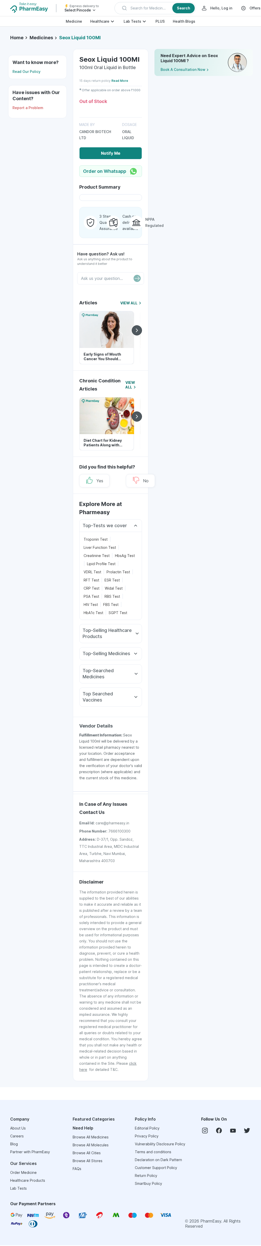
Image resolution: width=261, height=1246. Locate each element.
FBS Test (111, 604)
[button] (155, 8)
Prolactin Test (118, 572)
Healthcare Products (27, 1180)
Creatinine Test (97, 555)
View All (128, 303)
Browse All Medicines (91, 1137)
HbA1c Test (93, 613)
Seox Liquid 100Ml (80, 37)
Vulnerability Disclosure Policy (160, 1144)
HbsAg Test (125, 555)
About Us (18, 1128)
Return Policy (146, 1175)
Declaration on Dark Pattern (158, 1160)
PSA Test (91, 596)
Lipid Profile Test (101, 564)
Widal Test (114, 588)
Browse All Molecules (91, 1145)
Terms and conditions (153, 1152)
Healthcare (99, 21)
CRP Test (91, 588)
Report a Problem (27, 108)
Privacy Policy (147, 1136)
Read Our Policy (26, 71)
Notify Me (110, 153)
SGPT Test (118, 613)
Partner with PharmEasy (30, 1152)
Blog (14, 1144)
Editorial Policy (147, 1128)
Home (16, 37)
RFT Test (91, 580)
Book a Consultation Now (183, 69)
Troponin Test (96, 539)
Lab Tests (132, 21)
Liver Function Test (100, 547)
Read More (119, 81)
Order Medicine (23, 1172)
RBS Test (112, 596)
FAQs (77, 1168)
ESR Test (112, 580)
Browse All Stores (87, 1161)
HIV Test (91, 604)
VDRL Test (92, 572)
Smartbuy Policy (148, 1183)
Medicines (41, 37)
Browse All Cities (87, 1153)
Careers (17, 1136)
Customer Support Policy (156, 1167)
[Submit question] (137, 278)
